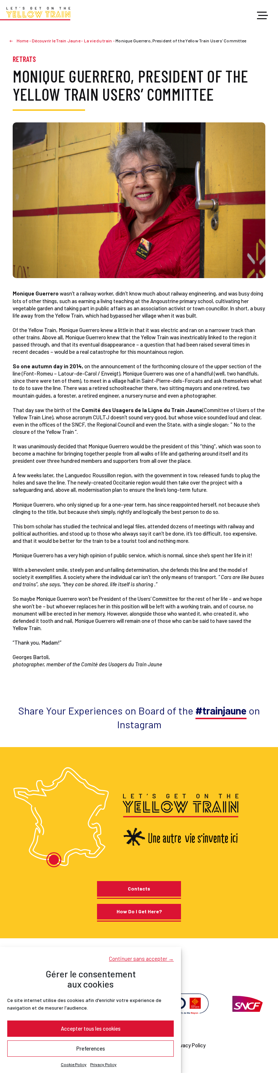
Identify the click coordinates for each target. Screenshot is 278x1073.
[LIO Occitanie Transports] (182, 1002)
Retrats (24, 59)
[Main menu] (262, 16)
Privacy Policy (103, 1064)
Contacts (139, 888)
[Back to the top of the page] (263, 1041)
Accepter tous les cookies (91, 1028)
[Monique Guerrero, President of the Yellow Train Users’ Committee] (139, 199)
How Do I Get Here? (139, 911)
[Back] (14, 40)
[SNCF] (247, 1002)
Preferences (90, 1048)
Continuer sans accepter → (141, 958)
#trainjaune (221, 710)
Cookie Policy (74, 1064)
